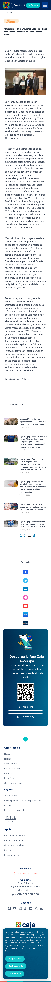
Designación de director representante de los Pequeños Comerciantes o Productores (32, 421)
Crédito (17, 5)
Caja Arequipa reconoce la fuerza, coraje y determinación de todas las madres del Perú (32, 506)
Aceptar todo (14, 959)
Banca (34, 5)
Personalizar (14, 973)
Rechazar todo (15, 966)
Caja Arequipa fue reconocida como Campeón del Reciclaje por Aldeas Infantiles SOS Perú (32, 524)
